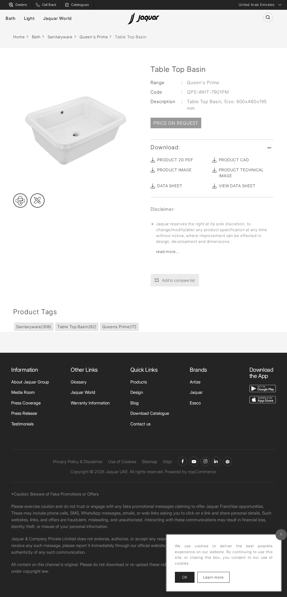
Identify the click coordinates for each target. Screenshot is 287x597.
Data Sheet (169, 185)
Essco (195, 403)
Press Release (24, 413)
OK (184, 577)
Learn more (216, 577)
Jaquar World (57, 18)
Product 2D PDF (175, 159)
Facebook (182, 461)
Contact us (140, 424)
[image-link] (262, 388)
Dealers (21, 5)
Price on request (175, 123)
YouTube (193, 461)
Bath (11, 18)
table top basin (76, 326)
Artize (195, 382)
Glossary (79, 382)
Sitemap (149, 461)
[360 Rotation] (20, 200)
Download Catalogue (149, 413)
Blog (134, 403)
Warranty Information (90, 403)
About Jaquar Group (30, 382)
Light (29, 18)
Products (138, 382)
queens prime (119, 326)
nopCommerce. (202, 471)
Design (136, 392)
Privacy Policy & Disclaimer (78, 461)
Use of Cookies (122, 461)
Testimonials (22, 424)
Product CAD (234, 159)
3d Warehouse (227, 461)
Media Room (23, 392)
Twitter (205, 461)
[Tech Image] (37, 200)
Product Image (174, 169)
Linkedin (216, 461)
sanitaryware (33, 326)
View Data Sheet (237, 185)
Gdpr (167, 461)
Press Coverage (26, 403)
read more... (167, 251)
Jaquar (196, 392)
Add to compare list (178, 280)
